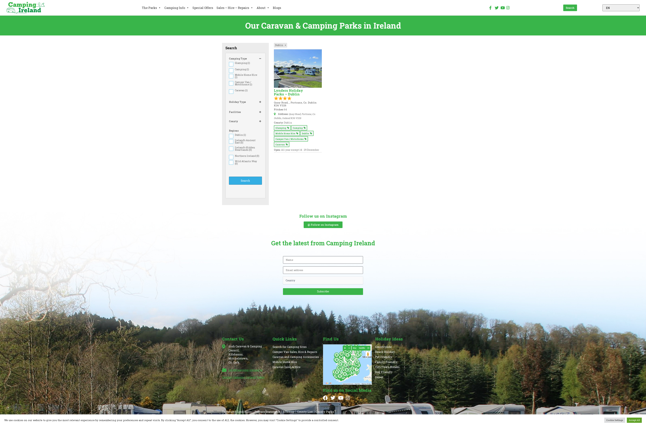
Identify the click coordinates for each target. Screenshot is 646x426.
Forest (379, 377)
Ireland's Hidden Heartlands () (245, 148)
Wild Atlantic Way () (246, 162)
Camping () (242, 69)
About (261, 8)
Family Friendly (386, 362)
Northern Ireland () (247, 156)
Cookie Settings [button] (614, 420)
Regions (234, 131)
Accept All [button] (634, 420)
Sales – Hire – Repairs (233, 8)
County (233, 121)
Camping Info (174, 8)
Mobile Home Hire (285, 362)
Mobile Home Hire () (246, 76)
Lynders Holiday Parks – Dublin (288, 92)
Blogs (277, 8)
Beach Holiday (385, 352)
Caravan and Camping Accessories (296, 357)
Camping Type (238, 58)
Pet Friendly (383, 357)
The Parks (149, 8)
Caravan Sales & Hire (286, 367)
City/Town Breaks (387, 367)
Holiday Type (237, 102)
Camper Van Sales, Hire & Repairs (295, 352)
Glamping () (242, 63)
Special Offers (202, 8)
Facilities (235, 112)
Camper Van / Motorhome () (243, 83)
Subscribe (323, 291)
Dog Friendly (384, 372)
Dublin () (240, 135)
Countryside (383, 347)
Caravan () (241, 90)
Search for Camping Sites (290, 347)
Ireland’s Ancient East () (245, 141)
